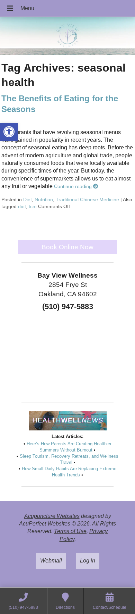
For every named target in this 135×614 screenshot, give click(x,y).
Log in (87, 561)
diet (22, 206)
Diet (27, 199)
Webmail (51, 561)
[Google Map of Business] (67, 354)
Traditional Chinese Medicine (87, 199)
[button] (9, 132)
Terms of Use (70, 531)
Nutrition (44, 199)
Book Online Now (67, 247)
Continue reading (73, 186)
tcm (33, 206)
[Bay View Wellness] (67, 36)
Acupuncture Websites (52, 516)
